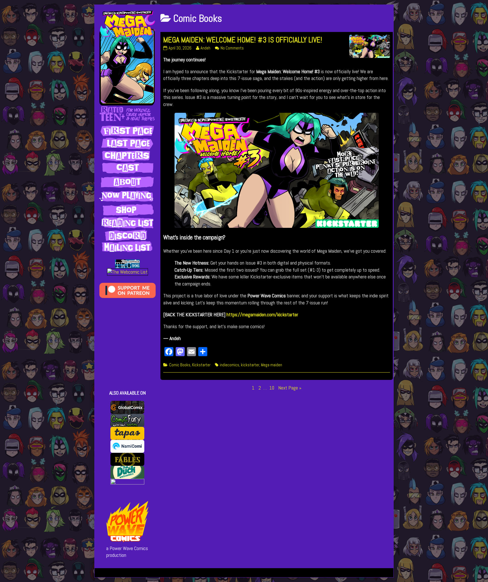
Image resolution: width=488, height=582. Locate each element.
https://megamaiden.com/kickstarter (262, 314)
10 (272, 387)
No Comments (232, 48)
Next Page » (289, 388)
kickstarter (250, 364)
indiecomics (229, 364)
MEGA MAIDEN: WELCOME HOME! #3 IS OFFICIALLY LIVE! (242, 40)
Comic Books (179, 364)
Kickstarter (201, 364)
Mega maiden (271, 364)
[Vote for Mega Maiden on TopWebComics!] (127, 263)
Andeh (205, 48)
